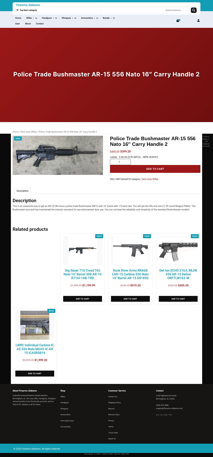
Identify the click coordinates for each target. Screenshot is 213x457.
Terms (110, 427)
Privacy (111, 421)
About (28, 23)
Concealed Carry (67, 421)
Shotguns (66, 18)
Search (194, 10)
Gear (17, 23)
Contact (40, 23)
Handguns (47, 18)
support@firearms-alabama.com (169, 408)
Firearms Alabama (28, 5)
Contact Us (112, 397)
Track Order (113, 433)
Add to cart (155, 168)
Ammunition (87, 18)
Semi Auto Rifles (29, 131)
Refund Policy (114, 415)
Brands (106, 18)
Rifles (29, 18)
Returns (111, 409)
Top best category (28, 10)
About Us (112, 439)
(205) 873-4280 (162, 405)
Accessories (65, 427)
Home (18, 18)
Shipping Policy (114, 402)
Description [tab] (22, 190)
